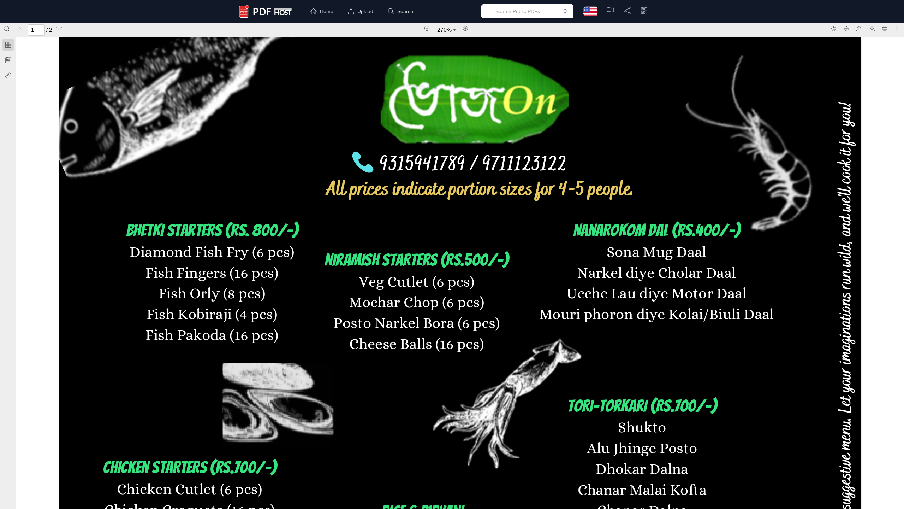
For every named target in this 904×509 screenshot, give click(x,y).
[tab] (8, 46)
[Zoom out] (427, 28)
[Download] (872, 28)
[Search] (6, 28)
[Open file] (859, 28)
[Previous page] (19, 28)
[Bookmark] (8, 60)
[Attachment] (8, 75)
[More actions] (897, 28)
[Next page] (59, 28)
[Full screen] (846, 28)
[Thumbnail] (8, 45)
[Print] (884, 28)
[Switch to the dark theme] (833, 28)
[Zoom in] (465, 28)
